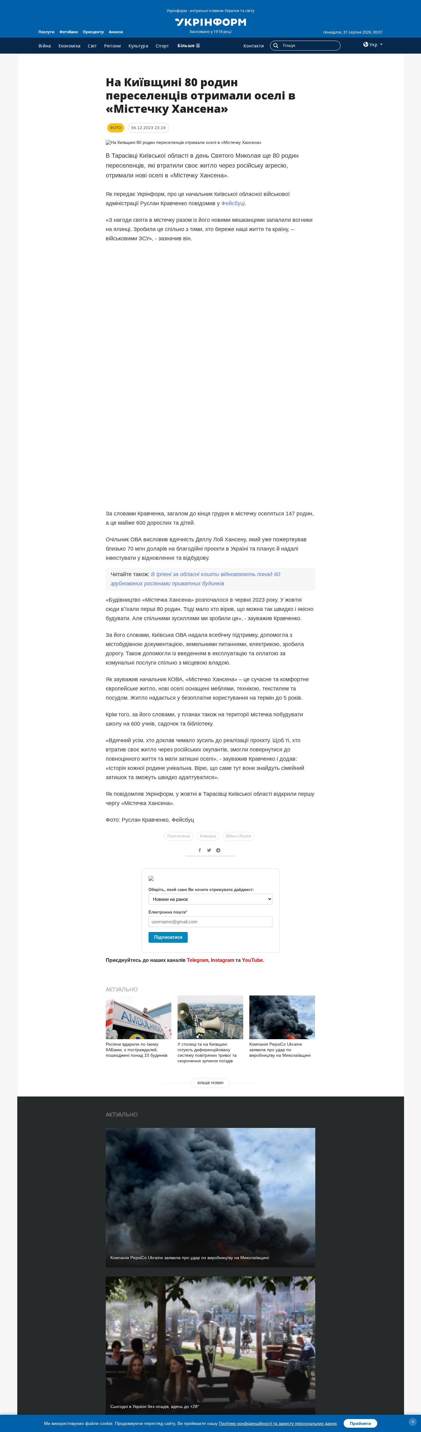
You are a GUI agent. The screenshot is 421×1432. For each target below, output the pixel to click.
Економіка (70, 46)
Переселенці (178, 836)
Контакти (253, 46)
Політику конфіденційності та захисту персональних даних (278, 1423)
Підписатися (168, 937)
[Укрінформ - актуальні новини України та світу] (210, 21)
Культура (138, 46)
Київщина (208, 836)
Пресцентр (93, 32)
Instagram (222, 960)
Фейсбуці (233, 203)
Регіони (112, 46)
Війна (45, 46)
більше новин (210, 1083)
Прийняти (360, 1423)
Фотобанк (68, 32)
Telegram (197, 960)
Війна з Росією (238, 836)
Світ (92, 46)
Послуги (47, 32)
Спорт (162, 46)
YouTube (252, 960)
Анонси (116, 32)
